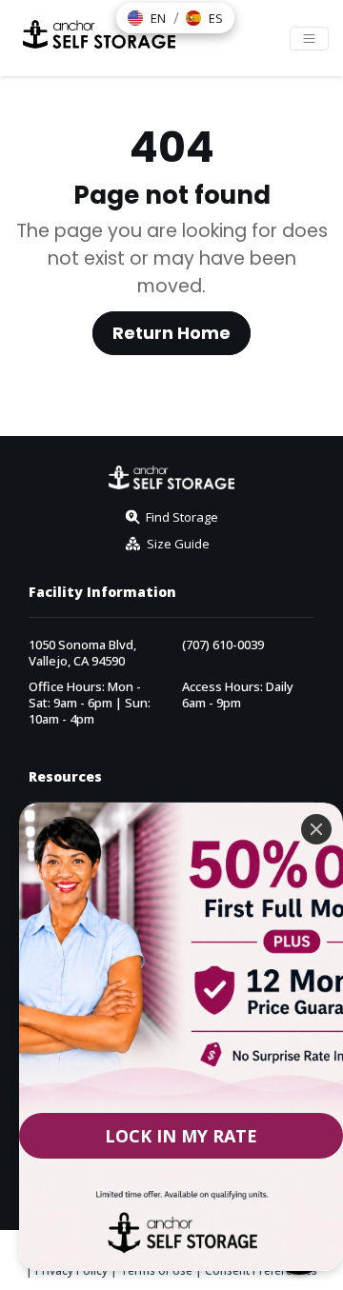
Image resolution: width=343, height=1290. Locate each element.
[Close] (316, 829)
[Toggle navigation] (309, 38)
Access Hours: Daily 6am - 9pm (237, 695)
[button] (147, 18)
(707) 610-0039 (223, 645)
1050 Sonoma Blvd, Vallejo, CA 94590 (82, 653)
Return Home (171, 333)
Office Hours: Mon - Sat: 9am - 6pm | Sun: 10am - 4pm (90, 703)
